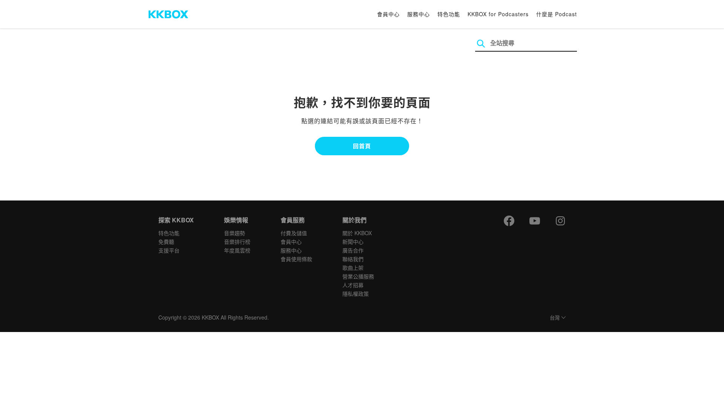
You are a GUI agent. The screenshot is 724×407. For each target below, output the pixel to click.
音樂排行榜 (237, 241)
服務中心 (418, 14)
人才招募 (353, 285)
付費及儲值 (294, 233)
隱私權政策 (355, 293)
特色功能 (448, 14)
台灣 (555, 318)
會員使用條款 (296, 259)
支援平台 (168, 250)
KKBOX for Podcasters (498, 14)
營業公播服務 (358, 276)
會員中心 (388, 14)
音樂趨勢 (234, 233)
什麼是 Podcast (556, 14)
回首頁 (362, 146)
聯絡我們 (353, 259)
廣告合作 (353, 250)
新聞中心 (353, 241)
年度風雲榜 (237, 250)
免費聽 (166, 241)
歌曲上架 (353, 267)
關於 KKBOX (357, 233)
